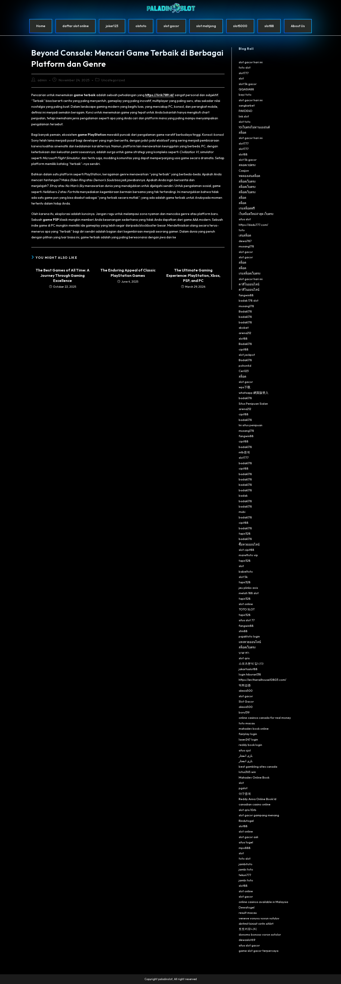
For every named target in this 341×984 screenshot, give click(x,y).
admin (42, 80)
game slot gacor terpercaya (258, 950)
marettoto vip (248, 555)
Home (40, 26)
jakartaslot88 (248, 669)
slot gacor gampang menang (259, 815)
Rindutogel (246, 821)
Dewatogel (246, 907)
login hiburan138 (250, 674)
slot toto (245, 121)
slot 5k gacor (248, 84)
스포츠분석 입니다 (251, 663)
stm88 (243, 631)
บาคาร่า (244, 653)
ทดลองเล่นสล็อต (249, 176)
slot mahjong (206, 26)
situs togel (246, 842)
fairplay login (248, 734)
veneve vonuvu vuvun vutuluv (259, 918)
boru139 (244, 712)
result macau (248, 913)
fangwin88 (246, 295)
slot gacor (171, 26)
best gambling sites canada (258, 766)
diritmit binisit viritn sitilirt (256, 923)
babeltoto (246, 571)
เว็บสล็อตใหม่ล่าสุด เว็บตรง (256, 214)
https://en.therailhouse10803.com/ (262, 679)
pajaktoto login (249, 636)
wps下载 (244, 387)
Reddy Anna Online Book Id (257, 799)
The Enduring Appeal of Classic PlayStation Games (127, 273)
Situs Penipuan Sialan (253, 403)
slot (241, 78)
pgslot (243, 788)
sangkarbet (247, 105)
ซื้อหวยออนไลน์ (249, 544)
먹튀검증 (245, 685)
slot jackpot (247, 354)
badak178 (245, 317)
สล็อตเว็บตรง (247, 181)
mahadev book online (254, 728)
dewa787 (245, 241)
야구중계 (245, 793)
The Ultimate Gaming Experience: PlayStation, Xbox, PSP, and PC (193, 275)
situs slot (245, 219)
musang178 (246, 246)
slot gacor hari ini (251, 62)
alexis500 (246, 690)
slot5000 (240, 26)
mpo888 (245, 848)
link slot (244, 116)
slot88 (269, 26)
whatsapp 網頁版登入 (253, 392)
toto (242, 230)
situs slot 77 (247, 620)
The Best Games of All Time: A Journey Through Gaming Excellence (63, 275)
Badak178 (245, 311)
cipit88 (243, 349)
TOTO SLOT (247, 609)
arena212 (245, 333)
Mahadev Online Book (254, 777)
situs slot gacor (249, 945)
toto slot (245, 67)
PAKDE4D (245, 111)
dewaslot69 (247, 940)
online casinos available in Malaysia (263, 902)
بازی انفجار (246, 755)
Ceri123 (244, 371)
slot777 (244, 73)
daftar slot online (75, 26)
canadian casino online (254, 804)
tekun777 (245, 875)
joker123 (112, 26)
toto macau (247, 723)
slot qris (244, 658)
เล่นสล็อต (245, 235)
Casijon (244, 170)
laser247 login (248, 739)
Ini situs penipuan (250, 425)
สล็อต (242, 132)
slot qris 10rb (247, 810)
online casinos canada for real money (265, 717)
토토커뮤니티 (248, 929)
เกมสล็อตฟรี (247, 208)
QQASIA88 (246, 89)
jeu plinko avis (248, 588)
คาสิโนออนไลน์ (249, 284)
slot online (246, 604)
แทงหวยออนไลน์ (250, 642)
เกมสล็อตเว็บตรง (249, 273)
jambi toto (246, 869)
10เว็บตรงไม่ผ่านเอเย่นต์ (254, 127)
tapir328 (245, 533)
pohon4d (245, 365)
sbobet (244, 327)
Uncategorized (113, 80)
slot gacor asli (248, 837)
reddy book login (250, 745)
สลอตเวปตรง (247, 165)
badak (243, 495)
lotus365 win (247, 772)
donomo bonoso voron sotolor (260, 934)
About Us (298, 26)
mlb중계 (244, 452)
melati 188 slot (249, 593)
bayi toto (245, 94)
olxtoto (140, 26)
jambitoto (245, 864)
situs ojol (245, 750)
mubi (242, 512)
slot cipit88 (246, 550)
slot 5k (243, 577)
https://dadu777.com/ (253, 225)
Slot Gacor (246, 701)
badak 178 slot (248, 300)
